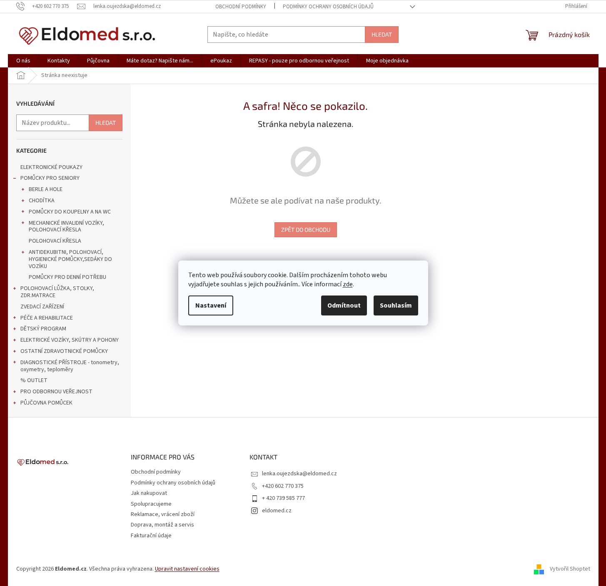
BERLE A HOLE (45, 189)
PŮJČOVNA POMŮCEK (46, 403)
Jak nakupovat (149, 493)
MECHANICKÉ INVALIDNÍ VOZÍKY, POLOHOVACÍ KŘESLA (66, 226)
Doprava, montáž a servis (162, 525)
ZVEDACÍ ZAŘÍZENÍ (42, 307)
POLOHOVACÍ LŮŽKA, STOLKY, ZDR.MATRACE (57, 292)
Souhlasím (396, 305)
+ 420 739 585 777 (283, 498)
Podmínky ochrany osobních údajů (328, 6)
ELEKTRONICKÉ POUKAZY (51, 167)
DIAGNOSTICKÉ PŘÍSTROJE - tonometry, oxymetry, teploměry (69, 366)
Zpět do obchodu (305, 229)
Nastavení (210, 305)
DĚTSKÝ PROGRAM (43, 329)
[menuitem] (23, 60)
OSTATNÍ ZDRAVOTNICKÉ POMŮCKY (64, 351)
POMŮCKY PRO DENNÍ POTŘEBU (67, 277)
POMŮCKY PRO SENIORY (50, 178)
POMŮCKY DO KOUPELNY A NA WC (70, 212)
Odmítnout (344, 305)
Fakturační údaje (151, 535)
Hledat (382, 34)
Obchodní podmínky (240, 6)
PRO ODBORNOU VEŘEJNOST (56, 391)
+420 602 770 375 (283, 486)
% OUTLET (33, 380)
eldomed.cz (277, 511)
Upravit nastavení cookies (187, 569)
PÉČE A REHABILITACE (46, 318)
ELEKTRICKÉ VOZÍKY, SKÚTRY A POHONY (69, 340)
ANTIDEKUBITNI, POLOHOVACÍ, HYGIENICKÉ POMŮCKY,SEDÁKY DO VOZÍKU (70, 259)
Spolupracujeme (151, 504)
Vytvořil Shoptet (570, 569)
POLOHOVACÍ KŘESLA (55, 241)
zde (348, 284)
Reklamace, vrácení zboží (163, 514)
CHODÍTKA (42, 200)
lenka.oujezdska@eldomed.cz (299, 473)
